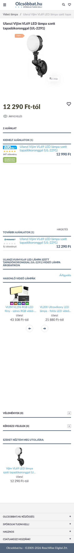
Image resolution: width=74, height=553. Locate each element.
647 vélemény (10, 154)
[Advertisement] (37, 199)
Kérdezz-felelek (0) (16, 426)
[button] (68, 5)
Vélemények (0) (13, 413)
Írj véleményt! (10, 247)
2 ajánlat (10, 128)
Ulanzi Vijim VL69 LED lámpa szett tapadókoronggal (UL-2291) (43, 148)
